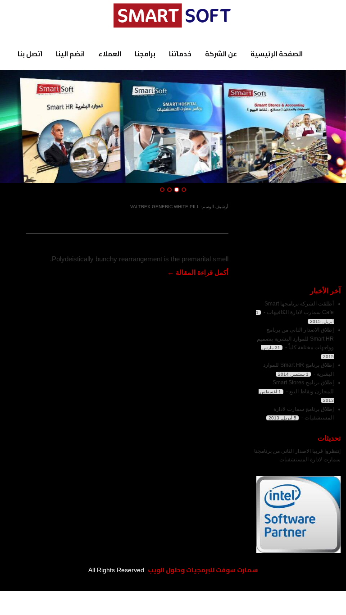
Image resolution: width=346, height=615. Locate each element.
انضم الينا (70, 53)
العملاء (109, 53)
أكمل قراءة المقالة (197, 272)
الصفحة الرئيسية (276, 53)
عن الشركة (221, 53)
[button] (15, 126)
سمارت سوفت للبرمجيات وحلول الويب (203, 570)
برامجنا (145, 53)
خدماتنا (180, 53)
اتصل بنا (30, 53)
